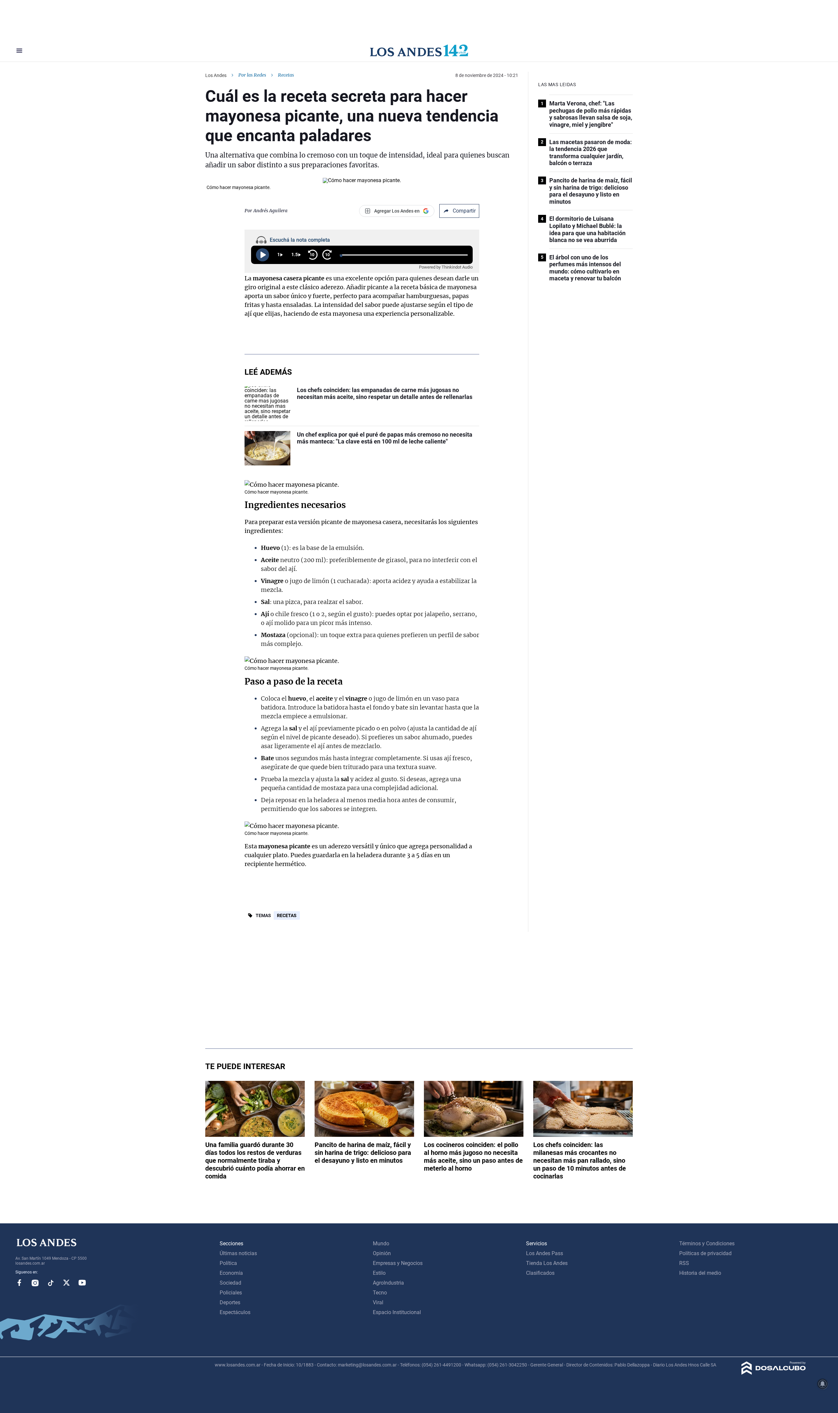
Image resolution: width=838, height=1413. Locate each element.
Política (228, 1263)
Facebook (19, 1283)
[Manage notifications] (822, 1384)
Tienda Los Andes (547, 1263)
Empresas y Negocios (398, 1263)
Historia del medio (700, 1273)
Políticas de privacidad (705, 1253)
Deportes (230, 1302)
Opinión (382, 1253)
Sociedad (230, 1283)
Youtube (82, 1283)
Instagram (35, 1283)
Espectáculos (235, 1312)
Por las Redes (252, 75)
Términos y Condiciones (707, 1243)
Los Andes (216, 75)
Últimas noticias (238, 1253)
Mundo (381, 1243)
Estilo (379, 1273)
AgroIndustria (388, 1283)
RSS (684, 1263)
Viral (378, 1302)
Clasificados (540, 1273)
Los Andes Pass (544, 1253)
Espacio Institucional (397, 1312)
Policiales (231, 1293)
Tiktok (51, 1283)
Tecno (380, 1293)
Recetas (287, 915)
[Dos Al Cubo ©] (773, 1373)
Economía (231, 1273)
